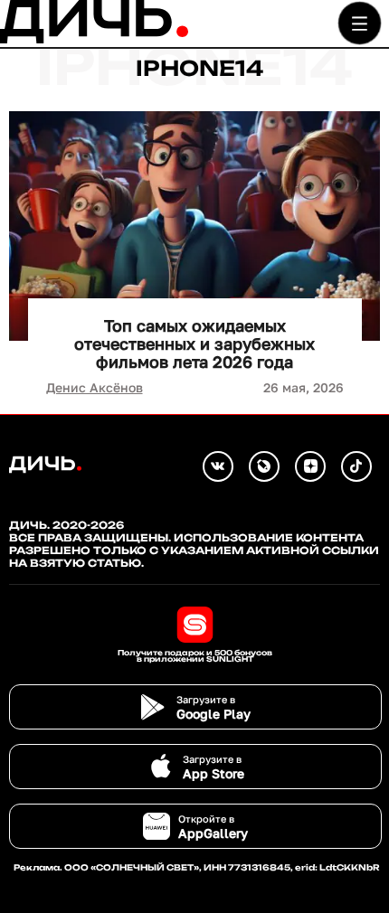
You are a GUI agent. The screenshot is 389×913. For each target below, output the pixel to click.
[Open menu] (359, 23)
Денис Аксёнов (94, 387)
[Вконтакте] (218, 466)
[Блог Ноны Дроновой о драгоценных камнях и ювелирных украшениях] (264, 466)
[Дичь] (94, 39)
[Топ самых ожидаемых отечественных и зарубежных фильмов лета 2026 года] (194, 226)
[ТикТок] (356, 466)
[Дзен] (310, 466)
